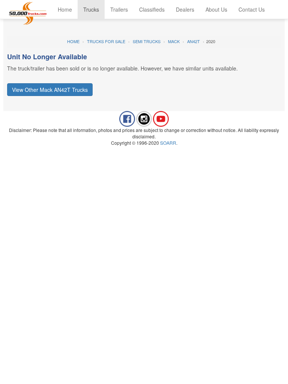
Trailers (119, 9)
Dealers (185, 9)
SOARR (168, 143)
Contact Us (251, 9)
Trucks (91, 9)
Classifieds (152, 9)
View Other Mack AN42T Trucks (50, 89)
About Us (216, 9)
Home (65, 9)
